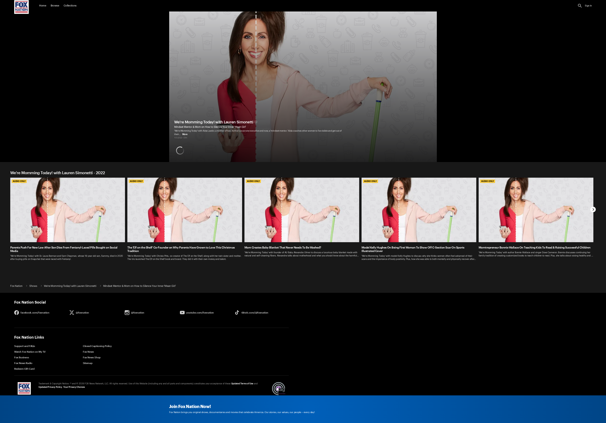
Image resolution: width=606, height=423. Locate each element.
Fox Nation (16, 286)
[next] (593, 209)
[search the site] (579, 5)
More (184, 134)
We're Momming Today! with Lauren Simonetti (213, 122)
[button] (579, 5)
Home (42, 5)
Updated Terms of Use (242, 384)
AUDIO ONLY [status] (19, 181)
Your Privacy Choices (74, 387)
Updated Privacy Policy (50, 387)
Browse (55, 5)
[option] (68, 223)
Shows (33, 286)
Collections (70, 5)
